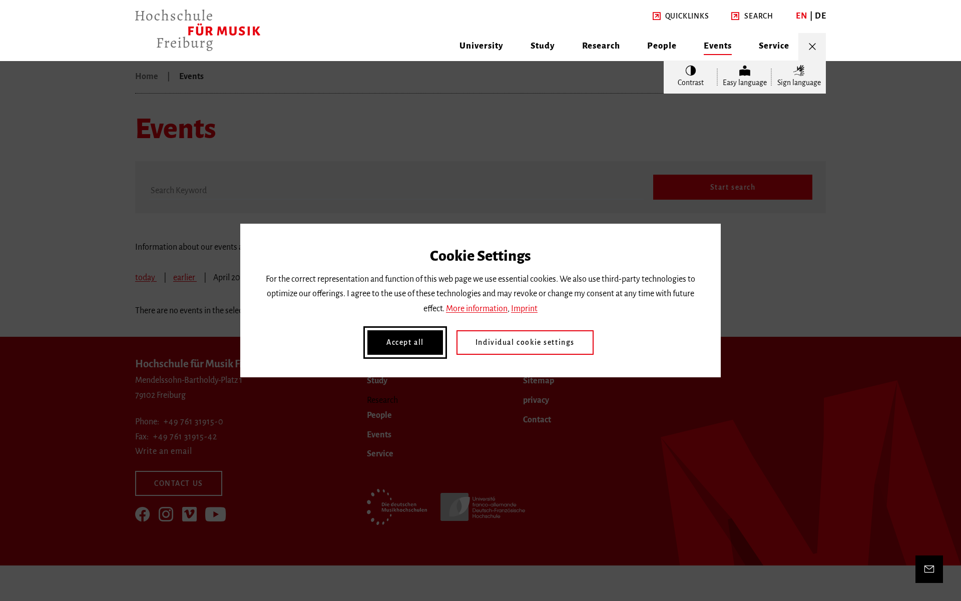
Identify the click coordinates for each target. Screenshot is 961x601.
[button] (681, 16)
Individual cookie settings (525, 342)
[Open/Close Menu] (812, 47)
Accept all (405, 342)
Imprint (524, 308)
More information (477, 308)
